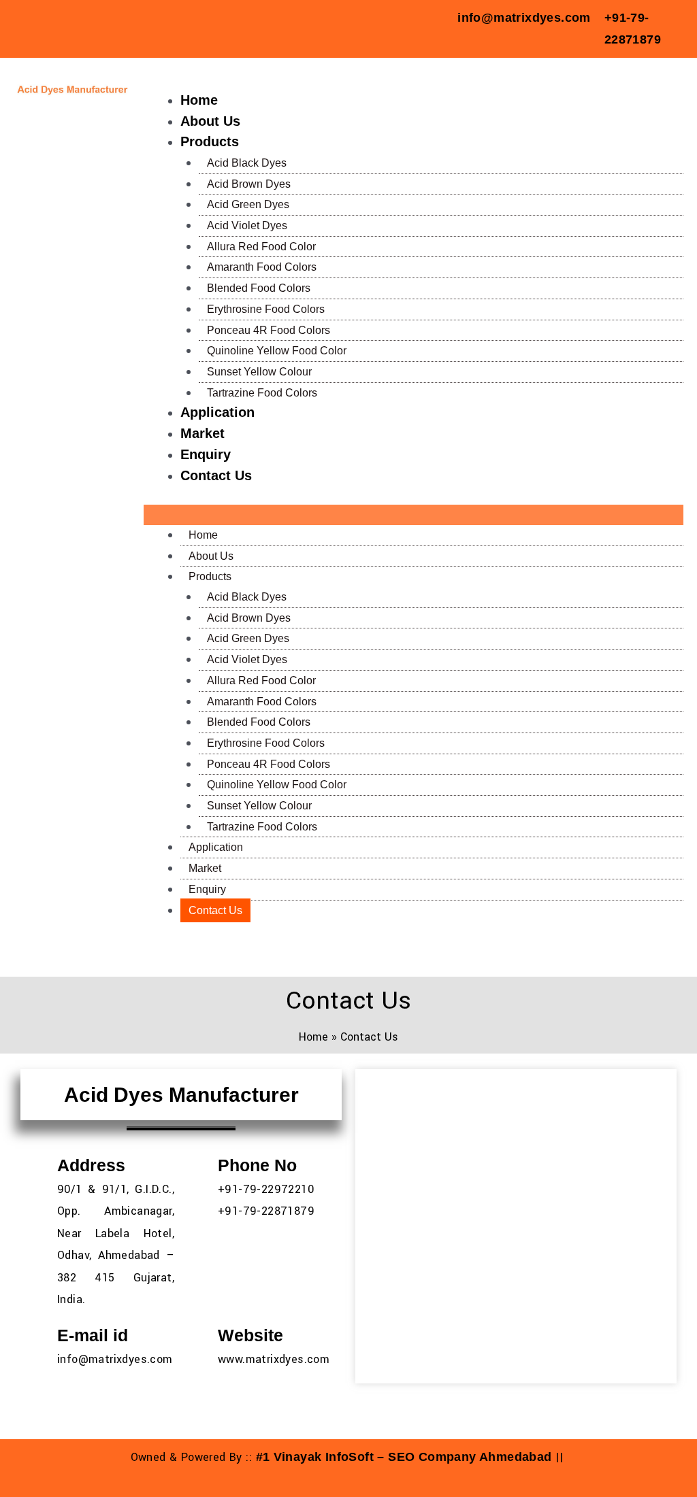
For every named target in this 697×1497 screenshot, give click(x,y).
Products (209, 141)
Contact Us (216, 475)
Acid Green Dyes (248, 204)
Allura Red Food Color (261, 246)
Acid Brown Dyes (249, 184)
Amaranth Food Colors (262, 267)
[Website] (198, 1334)
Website (250, 1335)
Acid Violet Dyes (247, 225)
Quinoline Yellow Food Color (276, 350)
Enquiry (205, 454)
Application (217, 412)
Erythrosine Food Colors (266, 309)
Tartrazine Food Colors (262, 393)
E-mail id (92, 1335)
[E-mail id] (37, 1334)
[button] (413, 515)
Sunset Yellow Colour (259, 371)
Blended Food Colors (258, 288)
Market (202, 433)
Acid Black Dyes (247, 163)
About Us (210, 121)
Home (199, 99)
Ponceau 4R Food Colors (268, 330)
